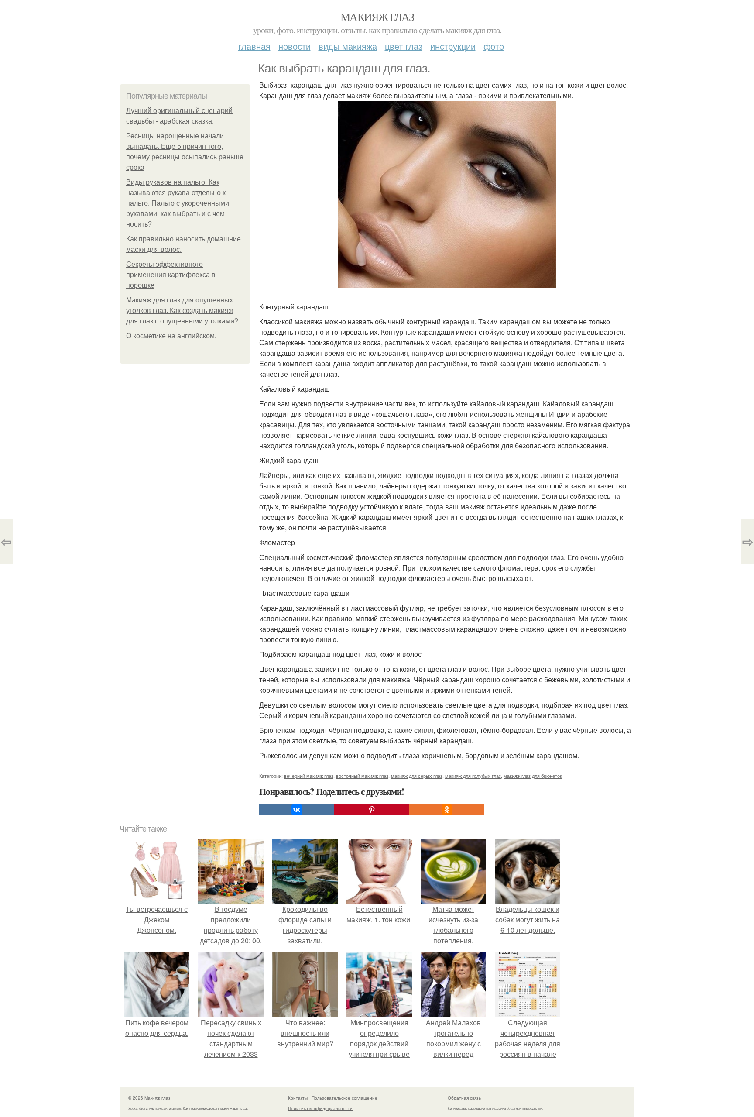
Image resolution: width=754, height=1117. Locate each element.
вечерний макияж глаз (308, 775)
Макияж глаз (377, 16)
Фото (493, 46)
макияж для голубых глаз (473, 775)
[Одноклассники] (446, 809)
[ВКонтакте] (296, 809)
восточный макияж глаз (362, 775)
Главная (254, 46)
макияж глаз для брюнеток (533, 775)
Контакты (298, 1098)
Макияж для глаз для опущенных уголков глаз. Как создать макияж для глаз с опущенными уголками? (182, 310)
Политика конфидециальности (320, 1108)
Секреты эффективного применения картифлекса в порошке (171, 275)
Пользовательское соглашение (344, 1098)
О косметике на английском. (171, 336)
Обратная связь (464, 1098)
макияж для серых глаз (416, 775)
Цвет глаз (403, 46)
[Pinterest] (371, 809)
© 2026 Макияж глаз (149, 1098)
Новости (294, 46)
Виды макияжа (348, 46)
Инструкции (453, 46)
